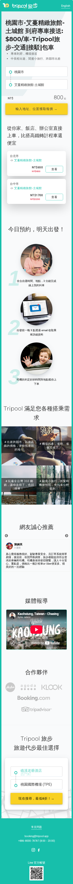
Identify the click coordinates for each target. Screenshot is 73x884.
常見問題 (36, 827)
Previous (6, 536)
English (65, 5)
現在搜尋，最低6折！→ (36, 798)
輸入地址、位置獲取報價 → (36, 109)
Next (66, 536)
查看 (54, 169)
